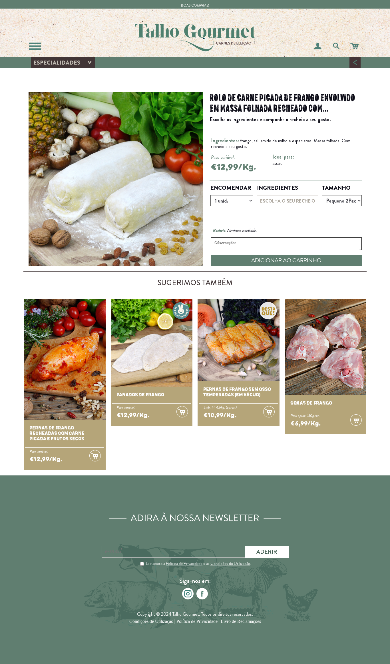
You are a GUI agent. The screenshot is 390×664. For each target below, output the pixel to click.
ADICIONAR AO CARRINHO (286, 260)
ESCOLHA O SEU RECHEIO (287, 201)
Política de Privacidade (184, 563)
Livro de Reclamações (241, 621)
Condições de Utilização (230, 563)
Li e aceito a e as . (198, 563)
